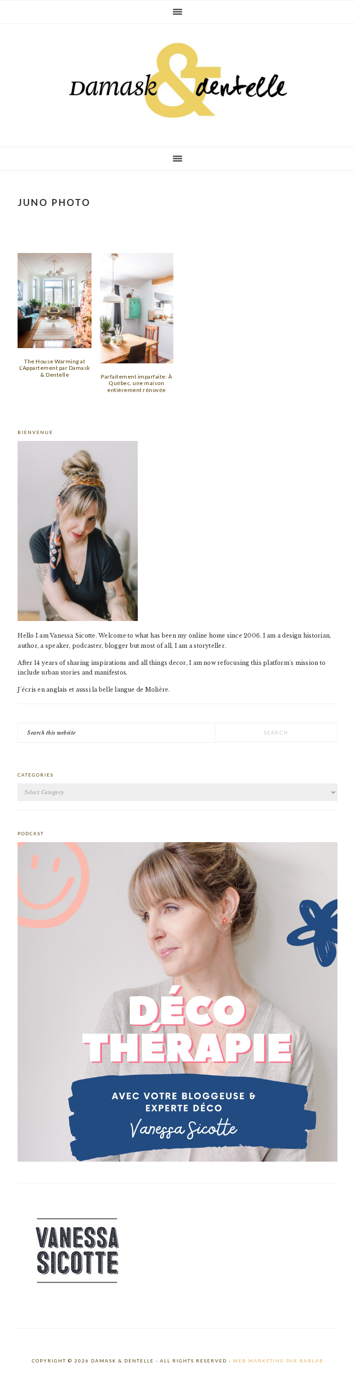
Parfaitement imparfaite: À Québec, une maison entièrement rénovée (136, 383)
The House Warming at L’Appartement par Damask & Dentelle (54, 368)
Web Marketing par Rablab (278, 1360)
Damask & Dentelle (177, 81)
